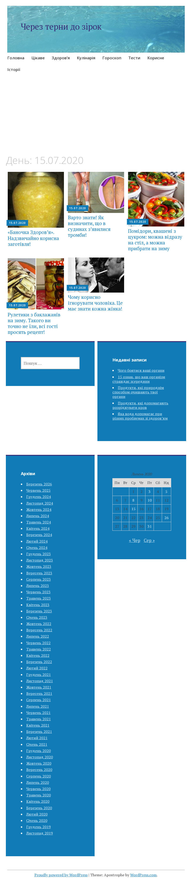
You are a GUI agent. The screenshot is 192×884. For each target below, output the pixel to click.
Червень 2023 (38, 591)
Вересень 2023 (39, 573)
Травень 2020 (38, 795)
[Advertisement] (96, 119)
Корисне (155, 57)
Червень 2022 (38, 642)
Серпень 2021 (38, 699)
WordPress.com (143, 874)
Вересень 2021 (39, 693)
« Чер (134, 540)
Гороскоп (111, 57)
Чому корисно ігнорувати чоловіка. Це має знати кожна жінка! (95, 303)
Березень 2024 (39, 534)
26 (166, 517)
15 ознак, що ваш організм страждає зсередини (138, 379)
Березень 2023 (39, 611)
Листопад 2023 (39, 560)
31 (150, 526)
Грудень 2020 (38, 750)
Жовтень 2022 (38, 623)
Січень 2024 (36, 547)
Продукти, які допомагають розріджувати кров (140, 405)
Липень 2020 (37, 782)
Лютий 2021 (37, 737)
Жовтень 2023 (38, 566)
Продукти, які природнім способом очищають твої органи (138, 392)
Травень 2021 (38, 718)
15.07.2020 (17, 223)
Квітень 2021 (37, 725)
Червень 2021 (38, 712)
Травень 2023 (38, 598)
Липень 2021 (37, 706)
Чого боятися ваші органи (141, 370)
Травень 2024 (38, 522)
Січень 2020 (36, 820)
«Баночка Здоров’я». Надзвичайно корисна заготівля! (33, 238)
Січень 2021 (36, 744)
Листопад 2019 (39, 833)
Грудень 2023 (38, 553)
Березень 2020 (39, 807)
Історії (13, 69)
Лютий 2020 (37, 814)
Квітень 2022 (37, 655)
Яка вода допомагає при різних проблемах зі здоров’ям (140, 416)
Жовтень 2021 (38, 687)
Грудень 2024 (38, 496)
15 (133, 508)
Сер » (149, 540)
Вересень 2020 (39, 769)
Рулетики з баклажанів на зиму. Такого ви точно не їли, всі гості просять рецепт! (34, 323)
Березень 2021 (39, 731)
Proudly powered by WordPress (61, 874)
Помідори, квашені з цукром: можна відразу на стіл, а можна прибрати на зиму (155, 240)
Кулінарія (86, 57)
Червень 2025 (38, 490)
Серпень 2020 (38, 776)
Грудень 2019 (38, 826)
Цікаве (38, 57)
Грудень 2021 (38, 674)
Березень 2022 (39, 661)
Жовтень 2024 (38, 509)
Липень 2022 (37, 636)
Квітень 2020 (37, 801)
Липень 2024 (37, 515)
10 (150, 500)
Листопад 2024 (39, 503)
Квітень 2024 (37, 528)
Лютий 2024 (37, 541)
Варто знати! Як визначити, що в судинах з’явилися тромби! (89, 226)
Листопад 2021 (39, 680)
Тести (134, 57)
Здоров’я (61, 57)
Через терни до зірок (61, 26)
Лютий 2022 (37, 668)
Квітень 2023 (37, 604)
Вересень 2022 (39, 630)
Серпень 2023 (38, 579)
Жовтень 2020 (38, 763)
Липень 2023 (37, 585)
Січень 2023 (36, 617)
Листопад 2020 (39, 757)
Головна (15, 57)
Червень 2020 (38, 788)
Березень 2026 (39, 484)
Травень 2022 (38, 649)
